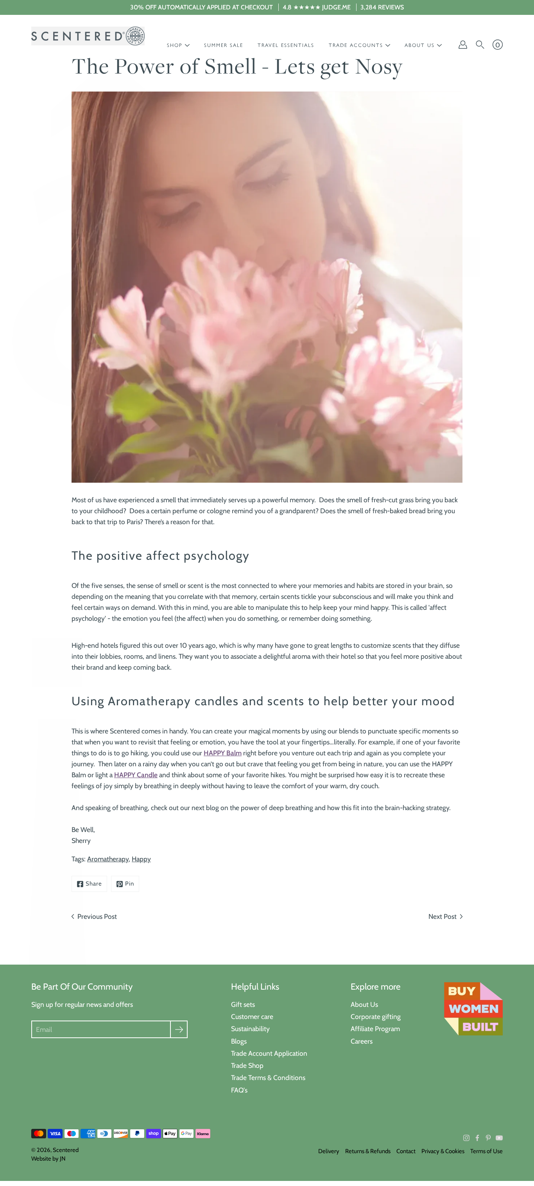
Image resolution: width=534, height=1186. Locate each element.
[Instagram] (466, 1138)
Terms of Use (486, 1151)
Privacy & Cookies (442, 1151)
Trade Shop (247, 1065)
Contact (406, 1151)
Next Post (442, 916)
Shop (175, 45)
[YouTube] (499, 1138)
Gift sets (243, 1004)
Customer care (252, 1016)
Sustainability (250, 1028)
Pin (129, 883)
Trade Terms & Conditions (268, 1077)
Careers (362, 1041)
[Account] (463, 44)
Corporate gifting (376, 1016)
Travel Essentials (286, 45)
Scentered (66, 1150)
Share (94, 883)
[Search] (480, 44)
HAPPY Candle (136, 775)
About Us (364, 1004)
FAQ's (239, 1090)
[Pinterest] (488, 1138)
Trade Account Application (269, 1053)
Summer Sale (223, 45)
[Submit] (179, 1029)
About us (420, 45)
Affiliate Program (375, 1028)
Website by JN (48, 1158)
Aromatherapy (108, 859)
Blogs (239, 1041)
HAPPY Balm (223, 753)
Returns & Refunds (368, 1151)
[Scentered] (88, 36)
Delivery (328, 1151)
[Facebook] (477, 1138)
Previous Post (97, 916)
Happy (141, 859)
